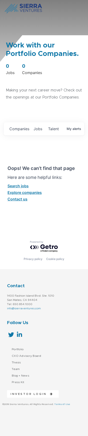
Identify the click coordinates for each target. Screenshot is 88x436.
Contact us (17, 199)
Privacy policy (33, 259)
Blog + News (20, 375)
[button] (30, 394)
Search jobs (18, 186)
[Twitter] (11, 334)
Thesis (16, 362)
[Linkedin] (19, 334)
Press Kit (18, 382)
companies (19, 128)
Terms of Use (62, 404)
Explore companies (25, 192)
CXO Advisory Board (26, 355)
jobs (38, 128)
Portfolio (17, 349)
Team (16, 369)
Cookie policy (55, 259)
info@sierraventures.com (24, 308)
